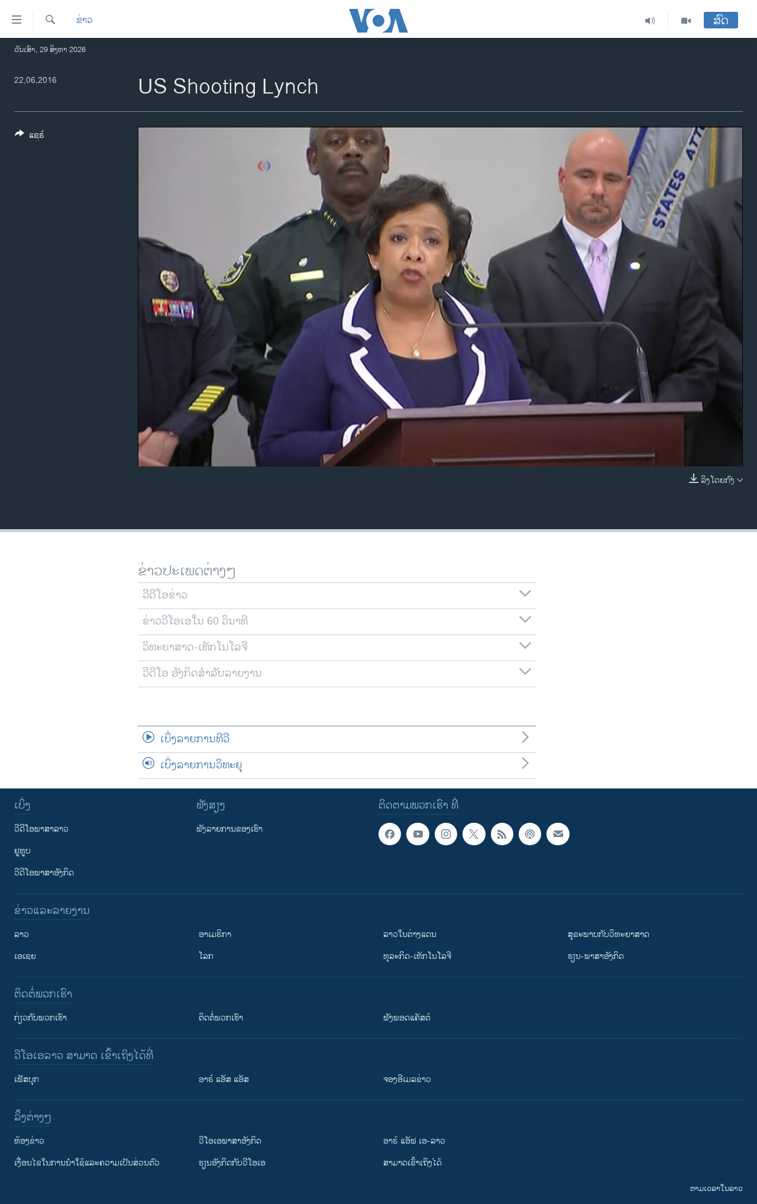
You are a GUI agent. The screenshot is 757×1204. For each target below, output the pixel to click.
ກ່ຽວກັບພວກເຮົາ (40, 1018)
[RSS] (502, 834)
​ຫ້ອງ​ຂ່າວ (29, 1141)
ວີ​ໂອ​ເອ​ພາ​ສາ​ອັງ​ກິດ (230, 1141)
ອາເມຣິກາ (215, 934)
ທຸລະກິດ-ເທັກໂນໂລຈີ (417, 956)
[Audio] (650, 21)
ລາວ (21, 934)
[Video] (686, 21)
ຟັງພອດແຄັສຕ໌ (407, 1018)
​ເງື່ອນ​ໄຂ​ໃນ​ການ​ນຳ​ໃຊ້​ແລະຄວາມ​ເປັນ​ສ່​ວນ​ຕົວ (87, 1163)
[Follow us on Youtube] (417, 834)
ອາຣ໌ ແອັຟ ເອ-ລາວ (414, 1141)
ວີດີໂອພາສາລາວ (41, 829)
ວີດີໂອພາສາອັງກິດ (44, 873)
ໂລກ (206, 956)
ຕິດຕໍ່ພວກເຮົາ (221, 1018)
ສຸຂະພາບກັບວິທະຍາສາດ (608, 934)
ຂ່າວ (84, 21)
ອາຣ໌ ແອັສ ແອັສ (224, 1079)
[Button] (29, 137)
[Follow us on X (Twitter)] (473, 834)
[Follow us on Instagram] (446, 834)
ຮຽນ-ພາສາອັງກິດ (596, 956)
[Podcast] (530, 834)
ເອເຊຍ (25, 956)
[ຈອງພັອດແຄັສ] (557, 834)
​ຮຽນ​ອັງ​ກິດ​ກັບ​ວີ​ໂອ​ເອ (232, 1163)
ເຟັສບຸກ (26, 1079)
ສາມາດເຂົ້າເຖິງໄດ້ (412, 1163)
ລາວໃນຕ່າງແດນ (409, 934)
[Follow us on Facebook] (389, 834)
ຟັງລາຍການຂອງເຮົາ (229, 829)
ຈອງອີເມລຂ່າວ (407, 1079)
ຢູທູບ (22, 851)
